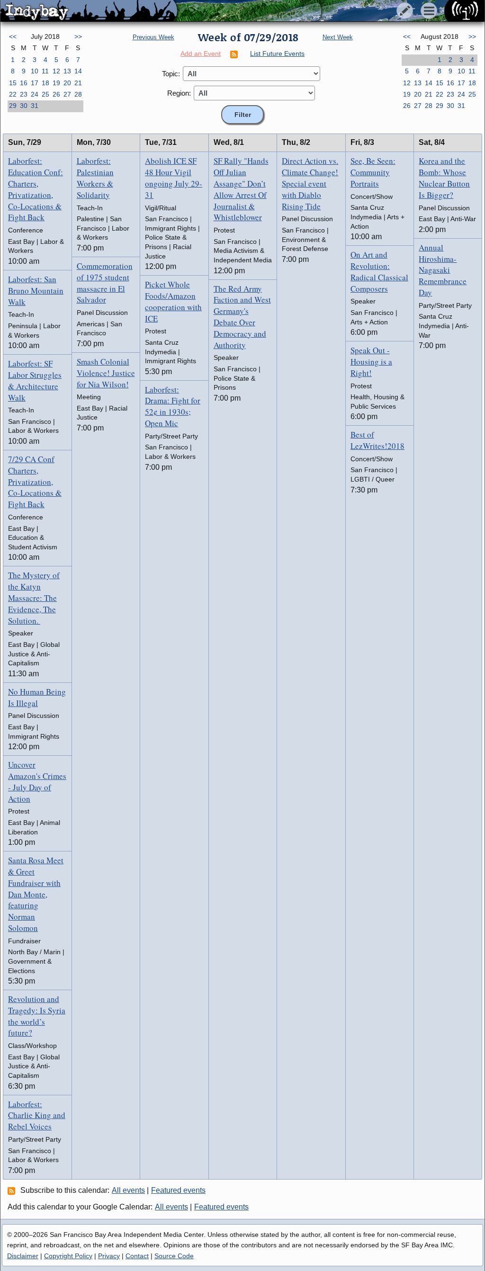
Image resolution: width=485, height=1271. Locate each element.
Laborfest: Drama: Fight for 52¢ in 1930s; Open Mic (172, 406)
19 (56, 83)
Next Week (338, 37)
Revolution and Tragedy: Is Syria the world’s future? (36, 1016)
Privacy (109, 1256)
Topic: (171, 74)
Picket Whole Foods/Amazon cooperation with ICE (173, 301)
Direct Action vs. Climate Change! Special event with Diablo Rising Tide (310, 183)
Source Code (174, 1256)
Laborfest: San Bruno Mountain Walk (35, 290)
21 (78, 83)
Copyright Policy (68, 1256)
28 (78, 94)
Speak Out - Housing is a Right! (371, 361)
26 (56, 94)
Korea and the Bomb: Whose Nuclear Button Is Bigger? (444, 177)
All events (128, 1190)
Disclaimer (22, 1256)
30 (23, 105)
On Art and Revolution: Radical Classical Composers (379, 271)
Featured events (178, 1190)
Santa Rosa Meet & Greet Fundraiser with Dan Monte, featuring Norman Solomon (35, 894)
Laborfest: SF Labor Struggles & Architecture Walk (35, 380)
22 (13, 94)
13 (67, 71)
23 (23, 94)
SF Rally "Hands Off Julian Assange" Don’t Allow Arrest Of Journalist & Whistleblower (241, 189)
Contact (137, 1256)
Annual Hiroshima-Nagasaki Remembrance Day (443, 270)
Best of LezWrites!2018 (377, 440)
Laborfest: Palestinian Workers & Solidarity (95, 177)
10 (34, 71)
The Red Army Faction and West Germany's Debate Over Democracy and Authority (242, 316)
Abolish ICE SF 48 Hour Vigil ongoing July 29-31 (173, 177)
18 (45, 83)
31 (34, 105)
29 (13, 105)
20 (67, 83)
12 (56, 71)
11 (45, 71)
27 (67, 94)
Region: (179, 93)
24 (34, 94)
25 (45, 94)
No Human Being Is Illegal (37, 697)
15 (13, 83)
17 (34, 83)
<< (13, 36)
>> (78, 36)
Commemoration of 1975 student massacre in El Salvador (105, 282)
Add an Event (200, 53)
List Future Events (277, 53)
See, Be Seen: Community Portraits (372, 172)
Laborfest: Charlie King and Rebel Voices (36, 1115)
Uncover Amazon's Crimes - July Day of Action (37, 781)
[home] (88, 11)
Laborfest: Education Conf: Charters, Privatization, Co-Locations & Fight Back (35, 189)
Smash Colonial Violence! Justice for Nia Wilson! (106, 373)
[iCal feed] (13, 1190)
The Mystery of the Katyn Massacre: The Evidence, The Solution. (34, 598)
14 (78, 71)
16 (23, 83)
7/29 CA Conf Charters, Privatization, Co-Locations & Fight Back (35, 482)
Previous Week (153, 37)
